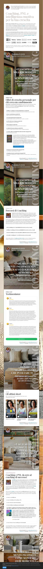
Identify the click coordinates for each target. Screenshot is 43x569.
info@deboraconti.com (32, 158)
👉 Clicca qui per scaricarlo (18, 146)
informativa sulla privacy (14, 565)
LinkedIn (7, 35)
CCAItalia (23, 25)
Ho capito (4, 567)
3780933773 (21, 159)
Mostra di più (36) (21, 339)
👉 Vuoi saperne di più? (15, 519)
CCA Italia (13, 479)
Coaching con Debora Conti (19, 238)
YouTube (32, 35)
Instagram (25, 35)
